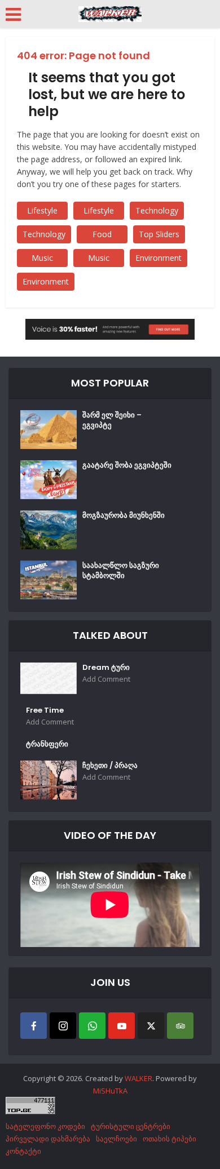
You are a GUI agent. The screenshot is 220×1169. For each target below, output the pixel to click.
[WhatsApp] (92, 1025)
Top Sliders (159, 234)
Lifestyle (42, 210)
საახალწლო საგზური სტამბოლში (120, 571)
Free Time (45, 710)
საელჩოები (116, 1139)
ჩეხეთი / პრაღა (110, 766)
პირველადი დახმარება (48, 1139)
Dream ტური (106, 668)
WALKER (138, 1078)
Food (102, 234)
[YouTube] (121, 1025)
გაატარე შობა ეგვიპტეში (126, 465)
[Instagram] (63, 1025)
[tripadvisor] (180, 1025)
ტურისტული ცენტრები (130, 1126)
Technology (156, 210)
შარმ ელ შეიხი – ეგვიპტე (112, 420)
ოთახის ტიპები (169, 1139)
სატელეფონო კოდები (45, 1126)
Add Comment (106, 679)
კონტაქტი (23, 1151)
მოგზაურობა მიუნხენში (123, 515)
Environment (158, 257)
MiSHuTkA (110, 1091)
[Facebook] (33, 1025)
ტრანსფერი (47, 744)
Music (42, 257)
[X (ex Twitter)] (151, 1025)
